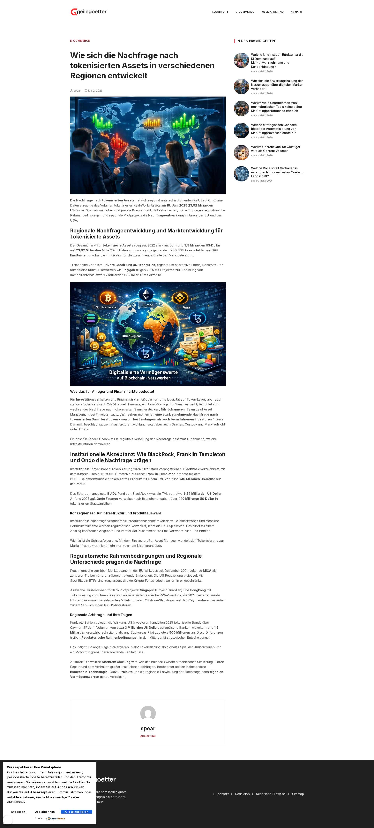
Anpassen (18, 811)
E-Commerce (245, 11)
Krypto (296, 11)
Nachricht (220, 11)
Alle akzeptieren (76, 811)
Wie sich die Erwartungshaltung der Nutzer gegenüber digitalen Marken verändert (277, 85)
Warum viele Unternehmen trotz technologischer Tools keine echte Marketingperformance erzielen (276, 107)
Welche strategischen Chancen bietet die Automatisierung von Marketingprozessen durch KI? (274, 129)
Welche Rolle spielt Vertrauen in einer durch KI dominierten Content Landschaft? (277, 172)
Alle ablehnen (45, 811)
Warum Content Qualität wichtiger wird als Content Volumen (275, 149)
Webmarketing (272, 11)
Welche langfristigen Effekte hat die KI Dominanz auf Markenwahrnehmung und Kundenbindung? (277, 61)
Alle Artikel (148, 736)
